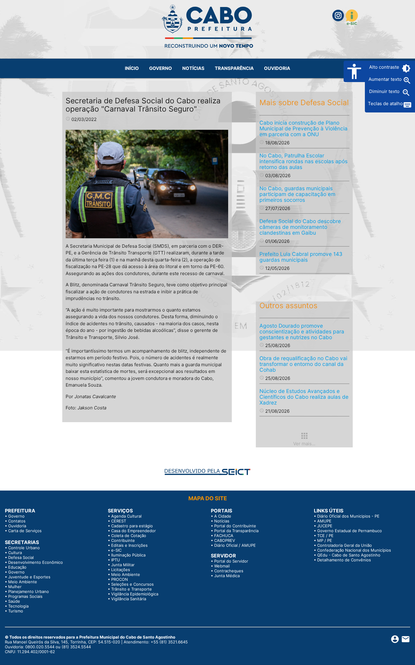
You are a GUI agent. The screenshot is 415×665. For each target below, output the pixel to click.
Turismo (15, 610)
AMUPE (324, 521)
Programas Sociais (25, 596)
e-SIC (116, 550)
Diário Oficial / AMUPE (235, 545)
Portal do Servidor (231, 561)
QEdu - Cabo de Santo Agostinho (348, 555)
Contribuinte (123, 540)
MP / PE (324, 540)
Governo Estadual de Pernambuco (349, 530)
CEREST (118, 521)
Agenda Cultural (126, 516)
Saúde (14, 601)
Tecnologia (18, 606)
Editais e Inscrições (129, 545)
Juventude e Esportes (29, 576)
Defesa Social (21, 557)
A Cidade (222, 516)
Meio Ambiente (22, 581)
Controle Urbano (24, 547)
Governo (16, 516)
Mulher (15, 586)
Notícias (221, 521)
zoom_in (407, 80)
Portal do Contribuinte (235, 525)
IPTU (115, 559)
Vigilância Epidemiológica (134, 593)
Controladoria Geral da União (344, 545)
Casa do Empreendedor (133, 530)
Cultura (15, 552)
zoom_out (406, 92)
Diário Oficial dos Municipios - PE (348, 516)
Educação (17, 567)
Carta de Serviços (25, 530)
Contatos (17, 521)
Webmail (222, 565)
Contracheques (228, 570)
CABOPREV (224, 540)
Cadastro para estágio (132, 525)
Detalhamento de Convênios (344, 559)
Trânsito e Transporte (131, 589)
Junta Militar (123, 564)
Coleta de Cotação (128, 535)
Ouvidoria (17, 525)
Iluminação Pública (128, 555)
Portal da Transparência (236, 530)
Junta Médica (227, 575)
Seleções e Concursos (132, 584)
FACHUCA (223, 535)
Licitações (120, 569)
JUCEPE (324, 525)
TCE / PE (325, 535)
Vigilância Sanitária (128, 598)
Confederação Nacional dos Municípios (354, 550)
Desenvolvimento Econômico (35, 562)
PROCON (119, 579)
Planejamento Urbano (28, 591)
